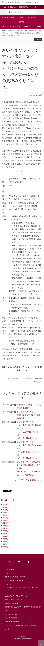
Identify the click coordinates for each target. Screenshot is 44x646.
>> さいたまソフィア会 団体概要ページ (26, 480)
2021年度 (5, 518)
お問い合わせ (9, 569)
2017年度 (5, 528)
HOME (4, 30)
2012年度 (5, 541)
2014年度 (5, 536)
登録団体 (22, 22)
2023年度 (5, 512)
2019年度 (5, 523)
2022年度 (5, 515)
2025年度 (5, 507)
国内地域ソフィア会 (13, 30)
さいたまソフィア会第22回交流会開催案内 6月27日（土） (28, 415)
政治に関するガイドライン (14, 580)
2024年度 (5, 510)
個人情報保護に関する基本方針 (15, 577)
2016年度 (5, 531)
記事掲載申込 (24, 7)
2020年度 (5, 520)
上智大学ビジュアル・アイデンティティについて (21, 588)
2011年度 (5, 544)
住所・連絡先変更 (9, 7)
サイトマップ (9, 584)
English (39, 7)
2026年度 (5, 504)
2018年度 (5, 526)
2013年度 (5, 539)
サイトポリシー (10, 573)
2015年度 (5, 533)
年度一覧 (38, 39)
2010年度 (5, 547)
